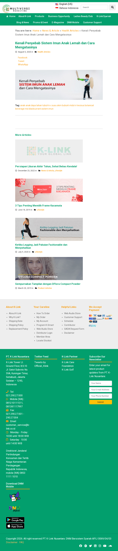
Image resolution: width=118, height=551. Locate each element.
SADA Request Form (74, 329)
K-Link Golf (68, 369)
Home (12, 16)
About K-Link (15, 313)
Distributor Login (44, 333)
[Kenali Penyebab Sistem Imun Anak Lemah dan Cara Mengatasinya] (59, 84)
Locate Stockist (44, 340)
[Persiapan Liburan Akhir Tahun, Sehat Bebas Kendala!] (49, 151)
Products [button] (39, 16)
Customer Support (92, 22)
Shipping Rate (15, 321)
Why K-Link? (14, 317)
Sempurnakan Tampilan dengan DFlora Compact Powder (48, 283)
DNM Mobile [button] (73, 22)
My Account (42, 321)
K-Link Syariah (104, 16)
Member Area (43, 336)
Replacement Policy (18, 329)
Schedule (68, 321)
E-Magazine (58, 22)
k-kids (71, 105)
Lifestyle (58, 171)
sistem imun (47, 109)
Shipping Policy (16, 325)
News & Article (50, 30)
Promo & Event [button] (40, 22)
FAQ (21, 542)
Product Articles (45, 288)
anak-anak (25, 105)
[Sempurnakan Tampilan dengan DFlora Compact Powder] (49, 268)
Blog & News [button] (22, 22)
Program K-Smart (45, 325)
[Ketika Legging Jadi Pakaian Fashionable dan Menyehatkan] (49, 229)
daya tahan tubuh (39, 105)
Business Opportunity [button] (59, 16)
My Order (41, 317)
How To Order (43, 313)
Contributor (69, 325)
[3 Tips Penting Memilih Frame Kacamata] (49, 190)
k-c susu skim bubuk (58, 105)
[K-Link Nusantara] (16, 8)
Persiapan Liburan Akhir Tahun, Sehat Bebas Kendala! (46, 166)
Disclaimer (69, 333)
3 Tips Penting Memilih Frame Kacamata (38, 205)
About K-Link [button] (24, 16)
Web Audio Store (45, 329)
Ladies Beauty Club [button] (83, 16)
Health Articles (70, 30)
